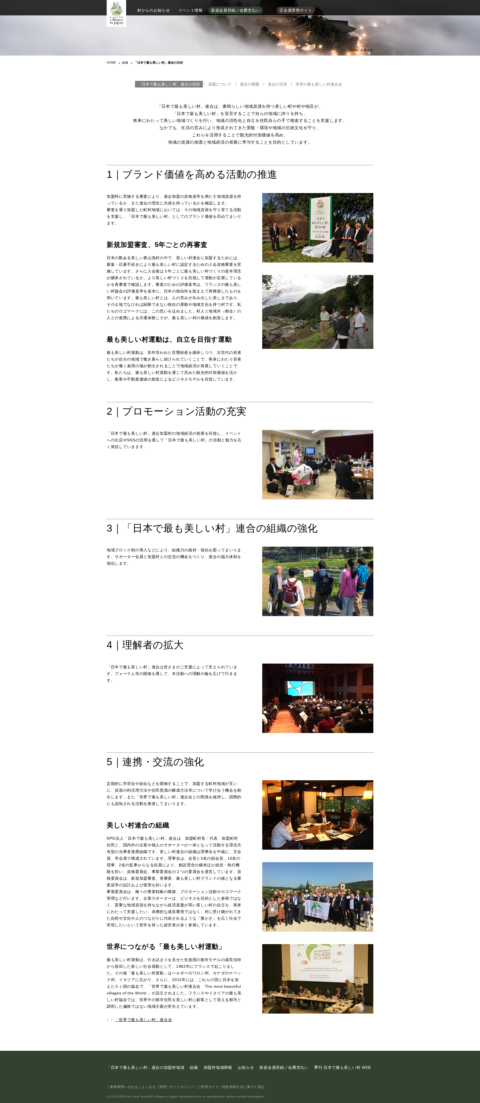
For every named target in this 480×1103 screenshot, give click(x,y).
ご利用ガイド (208, 1087)
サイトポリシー (182, 1087)
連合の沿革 (277, 84)
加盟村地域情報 (218, 1067)
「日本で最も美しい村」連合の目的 (169, 84)
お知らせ (246, 1067)
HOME (111, 62)
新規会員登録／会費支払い (235, 10)
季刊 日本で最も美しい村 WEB (342, 1067)
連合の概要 (249, 84)
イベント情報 (190, 10)
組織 (125, 62)
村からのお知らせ (153, 10)
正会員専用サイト (295, 10)
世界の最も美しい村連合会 (319, 84)
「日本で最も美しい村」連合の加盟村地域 (145, 1067)
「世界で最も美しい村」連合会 (143, 1019)
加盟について (220, 84)
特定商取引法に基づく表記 (243, 1087)
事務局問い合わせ (124, 1087)
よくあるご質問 (154, 1087)
